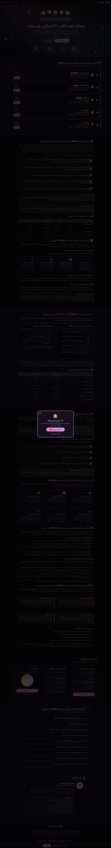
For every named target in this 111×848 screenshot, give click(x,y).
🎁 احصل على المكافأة (55, 429)
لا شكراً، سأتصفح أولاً (55, 433)
